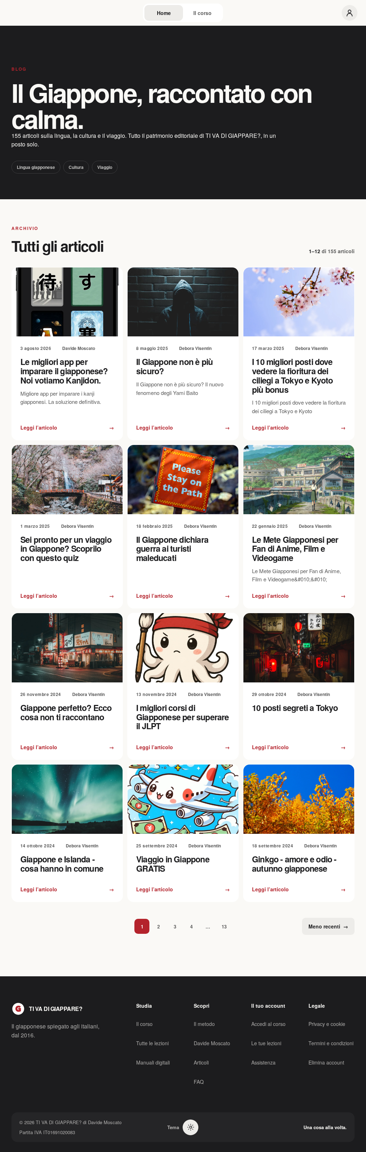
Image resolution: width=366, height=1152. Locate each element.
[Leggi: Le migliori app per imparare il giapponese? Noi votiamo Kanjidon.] (67, 302)
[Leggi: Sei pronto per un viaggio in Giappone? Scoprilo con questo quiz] (67, 479)
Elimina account (326, 1062)
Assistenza (263, 1062)
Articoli (201, 1062)
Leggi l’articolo (67, 427)
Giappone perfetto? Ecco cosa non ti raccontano (66, 712)
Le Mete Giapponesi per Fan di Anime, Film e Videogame (295, 549)
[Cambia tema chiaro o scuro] (190, 1127)
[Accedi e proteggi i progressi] (349, 13)
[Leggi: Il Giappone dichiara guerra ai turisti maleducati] (183, 479)
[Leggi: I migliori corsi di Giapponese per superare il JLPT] (183, 647)
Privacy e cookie (326, 1023)
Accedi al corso (268, 1023)
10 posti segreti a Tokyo (295, 707)
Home (164, 12)
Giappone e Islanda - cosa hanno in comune (61, 863)
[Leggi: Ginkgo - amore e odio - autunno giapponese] (298, 799)
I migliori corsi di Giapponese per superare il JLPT (182, 717)
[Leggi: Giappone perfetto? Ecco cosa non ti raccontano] (67, 647)
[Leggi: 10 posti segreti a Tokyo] (298, 647)
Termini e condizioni (330, 1043)
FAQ (199, 1081)
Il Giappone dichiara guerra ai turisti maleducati (172, 549)
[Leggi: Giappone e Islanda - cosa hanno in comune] (67, 799)
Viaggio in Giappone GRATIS (172, 863)
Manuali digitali (153, 1062)
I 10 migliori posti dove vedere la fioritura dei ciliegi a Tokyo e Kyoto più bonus (292, 375)
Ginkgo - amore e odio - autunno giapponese (294, 863)
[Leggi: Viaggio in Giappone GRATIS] (183, 799)
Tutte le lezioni (152, 1043)
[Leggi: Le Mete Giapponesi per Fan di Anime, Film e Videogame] (298, 479)
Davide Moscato (212, 1043)
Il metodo (204, 1023)
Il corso (202, 12)
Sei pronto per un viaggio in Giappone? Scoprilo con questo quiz (66, 549)
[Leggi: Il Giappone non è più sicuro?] (183, 302)
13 (224, 926)
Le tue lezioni (266, 1043)
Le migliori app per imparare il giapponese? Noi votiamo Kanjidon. (64, 371)
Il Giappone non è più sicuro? (174, 366)
